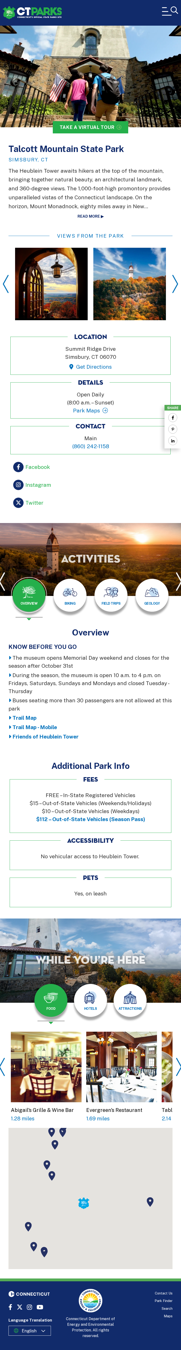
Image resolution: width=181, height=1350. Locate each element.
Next (175, 284)
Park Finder (164, 1301)
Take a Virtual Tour (87, 127)
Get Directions (93, 366)
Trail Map (24, 718)
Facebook (37, 467)
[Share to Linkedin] (172, 440)
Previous (6, 284)
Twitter (34, 502)
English (29, 1330)
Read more (89, 216)
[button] (52, 1175)
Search (167, 1308)
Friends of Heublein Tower (45, 736)
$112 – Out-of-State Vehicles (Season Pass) (90, 819)
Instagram (38, 485)
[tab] (28, 595)
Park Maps (86, 410)
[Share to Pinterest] (172, 429)
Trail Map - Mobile (34, 727)
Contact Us (164, 1293)
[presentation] (28, 598)
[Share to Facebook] (172, 417)
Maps (168, 1316)
